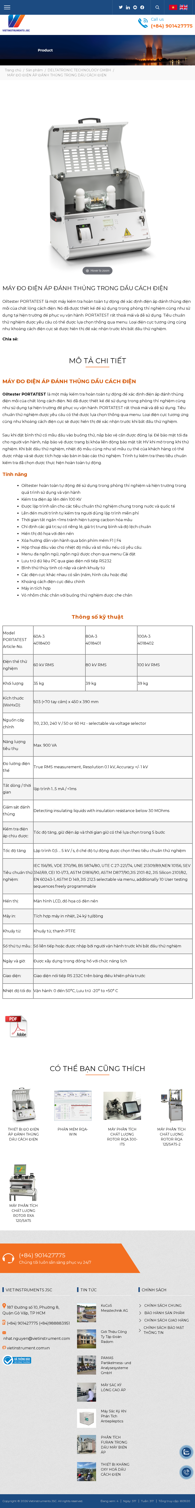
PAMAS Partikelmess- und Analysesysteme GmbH (116, 1365)
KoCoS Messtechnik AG (114, 1308)
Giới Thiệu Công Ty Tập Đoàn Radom (114, 1337)
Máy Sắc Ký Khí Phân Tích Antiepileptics (113, 1416)
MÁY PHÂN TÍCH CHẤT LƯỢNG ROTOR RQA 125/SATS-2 (171, 1136)
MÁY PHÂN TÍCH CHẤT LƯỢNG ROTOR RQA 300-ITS (122, 1136)
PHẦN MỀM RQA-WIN (73, 1131)
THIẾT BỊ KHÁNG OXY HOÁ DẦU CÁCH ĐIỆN (115, 1469)
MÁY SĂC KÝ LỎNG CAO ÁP (113, 1387)
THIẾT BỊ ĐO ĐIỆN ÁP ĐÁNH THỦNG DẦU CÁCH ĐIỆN (23, 1134)
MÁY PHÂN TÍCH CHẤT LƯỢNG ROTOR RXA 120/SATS (23, 1213)
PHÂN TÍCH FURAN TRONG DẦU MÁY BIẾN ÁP (114, 1444)
